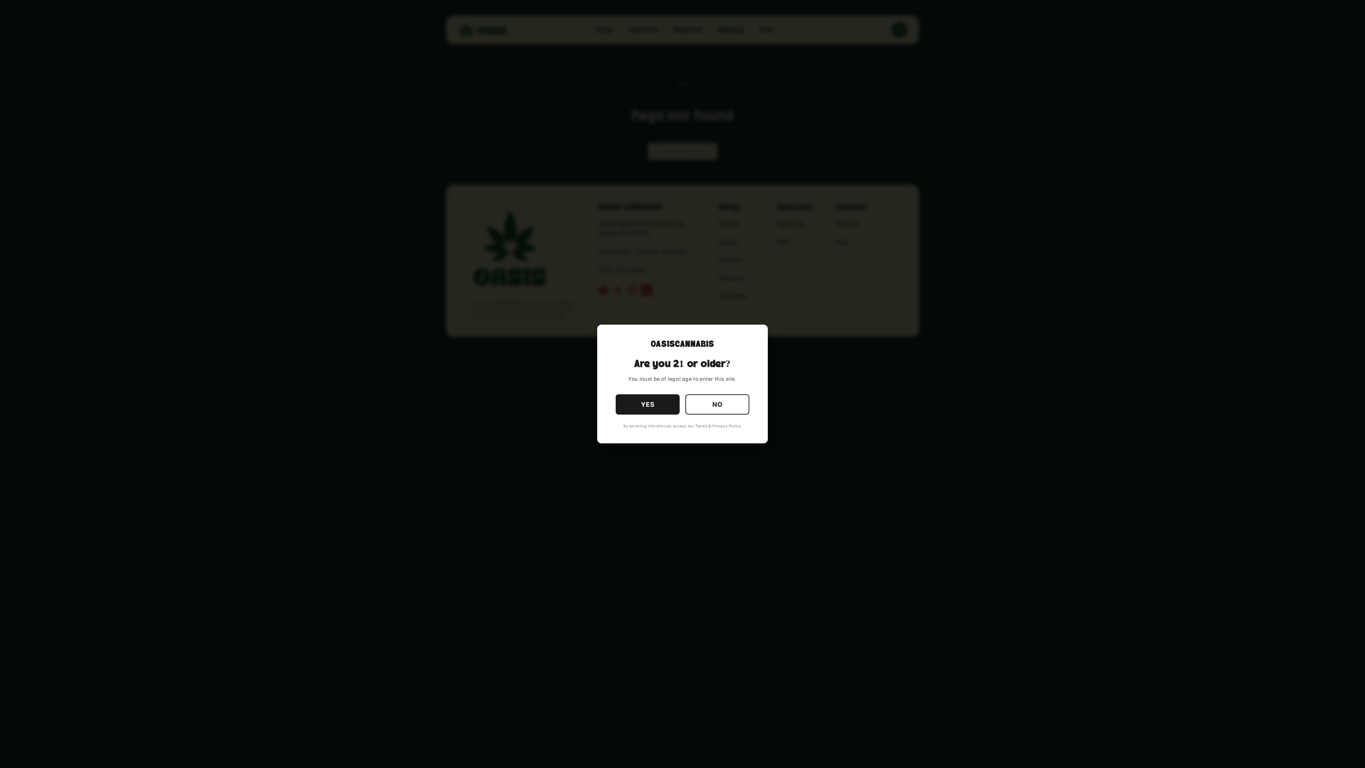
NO (717, 404)
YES (648, 404)
